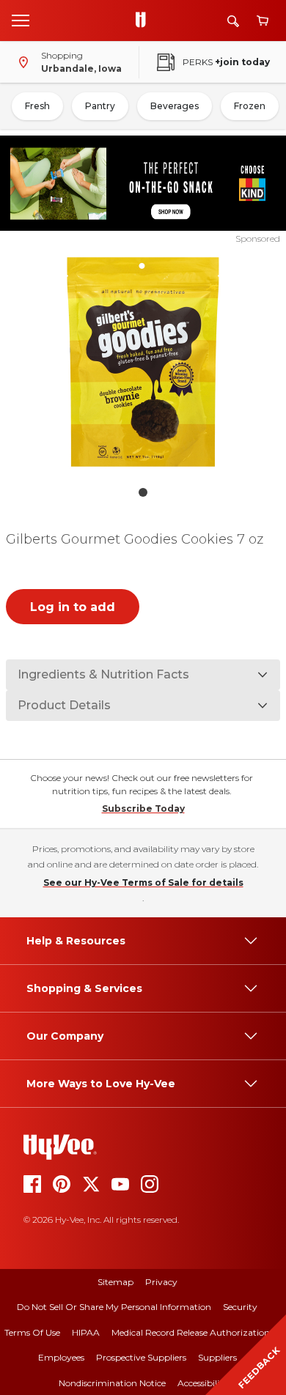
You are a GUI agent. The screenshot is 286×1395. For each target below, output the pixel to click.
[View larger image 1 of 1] (143, 362)
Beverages (174, 105)
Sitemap (115, 1281)
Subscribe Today (143, 808)
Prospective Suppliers (141, 1357)
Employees (61, 1357)
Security (240, 1306)
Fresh (37, 105)
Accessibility (202, 1382)
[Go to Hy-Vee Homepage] (144, 20)
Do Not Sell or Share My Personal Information (114, 1306)
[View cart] (262, 21)
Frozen (249, 105)
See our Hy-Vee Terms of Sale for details (143, 882)
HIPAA (86, 1332)
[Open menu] (20, 20)
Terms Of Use (32, 1332)
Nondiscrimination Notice (112, 1382)
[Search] (233, 21)
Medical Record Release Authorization (190, 1332)
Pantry (100, 105)
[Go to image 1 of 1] (143, 492)
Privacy (161, 1281)
